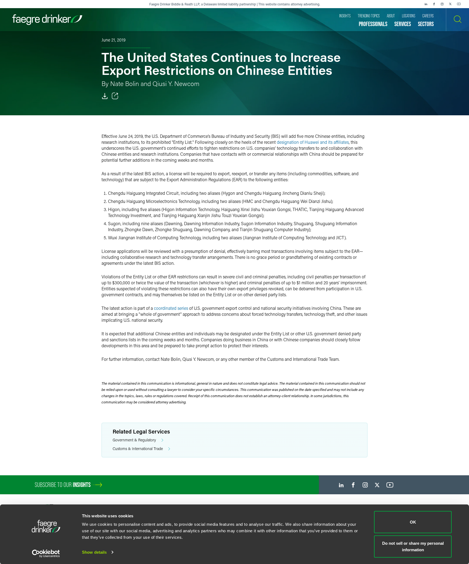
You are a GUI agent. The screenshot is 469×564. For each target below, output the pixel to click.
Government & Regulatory (134, 439)
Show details (94, 552)
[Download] (105, 96)
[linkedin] (425, 4)
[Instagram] (442, 4)
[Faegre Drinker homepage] (47, 19)
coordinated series (171, 308)
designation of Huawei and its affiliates (313, 142)
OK (413, 522)
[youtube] (459, 4)
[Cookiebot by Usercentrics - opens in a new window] (46, 553)
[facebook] (434, 4)
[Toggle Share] (115, 96)
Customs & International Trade (138, 448)
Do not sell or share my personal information (413, 546)
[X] (450, 4)
